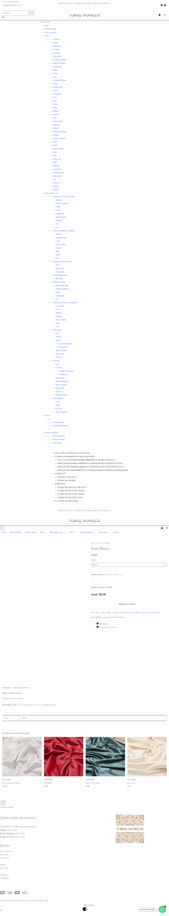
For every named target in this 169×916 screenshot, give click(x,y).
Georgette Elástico (59, 80)
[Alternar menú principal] (2, 528)
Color (93, 560)
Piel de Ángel (58, 121)
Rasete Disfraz (58, 149)
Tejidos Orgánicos (51, 433)
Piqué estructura (59, 439)
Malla (55, 108)
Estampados (57, 67)
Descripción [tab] (6, 688)
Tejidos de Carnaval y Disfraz (64, 196)
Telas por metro (50, 32)
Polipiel (56, 128)
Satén (55, 162)
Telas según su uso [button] (56, 532)
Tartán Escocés (58, 173)
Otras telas (50, 450)
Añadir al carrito (126, 604)
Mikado (56, 111)
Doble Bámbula (61, 395)
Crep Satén (57, 56)
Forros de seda (58, 422)
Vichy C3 (56, 183)
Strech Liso (57, 169)
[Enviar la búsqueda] (31, 13)
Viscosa (56, 186)
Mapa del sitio (89, 905)
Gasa (55, 77)
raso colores (145, 613)
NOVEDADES (50, 29)
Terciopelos (57, 176)
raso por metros (155, 613)
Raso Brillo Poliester (60, 426)
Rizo (55, 155)
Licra (55, 97)
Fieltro (55, 70)
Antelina (56, 39)
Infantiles (56, 361)
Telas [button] (42, 532)
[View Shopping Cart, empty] (165, 15)
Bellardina (57, 46)
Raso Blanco (136, 613)
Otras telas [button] (102, 532)
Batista (55, 43)
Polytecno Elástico (60, 132)
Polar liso (56, 125)
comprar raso (123, 613)
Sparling (56, 166)
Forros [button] (71, 532)
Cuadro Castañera (59, 60)
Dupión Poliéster (59, 63)
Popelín (56, 135)
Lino (55, 101)
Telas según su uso (51, 193)
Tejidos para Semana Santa (63, 262)
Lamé (55, 90)
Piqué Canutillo (61, 350)
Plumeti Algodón (59, 138)
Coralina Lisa (63, 374)
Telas (47, 36)
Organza (56, 114)
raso (130, 613)
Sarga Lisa (57, 159)
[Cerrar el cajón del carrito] (3, 803)
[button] (3, 17)
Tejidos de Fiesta (59, 282)
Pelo (54, 118)
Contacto (49, 504)
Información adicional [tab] (21, 688)
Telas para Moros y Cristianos (64, 231)
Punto (55, 145)
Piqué (55, 142)
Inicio (47, 25)
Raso (55, 152)
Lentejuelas (57, 94)
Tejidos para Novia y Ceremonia (65, 303)
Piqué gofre (60, 378)
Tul (54, 179)
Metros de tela (106, 574)
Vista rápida (6, 779)
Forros (55, 73)
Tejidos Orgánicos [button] (86, 532)
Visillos (56, 190)
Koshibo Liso (58, 87)
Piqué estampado (62, 381)
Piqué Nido (60, 388)
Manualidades (58, 398)
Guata (55, 84)
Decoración (57, 330)
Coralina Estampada (66, 371)
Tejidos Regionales (60, 275)
